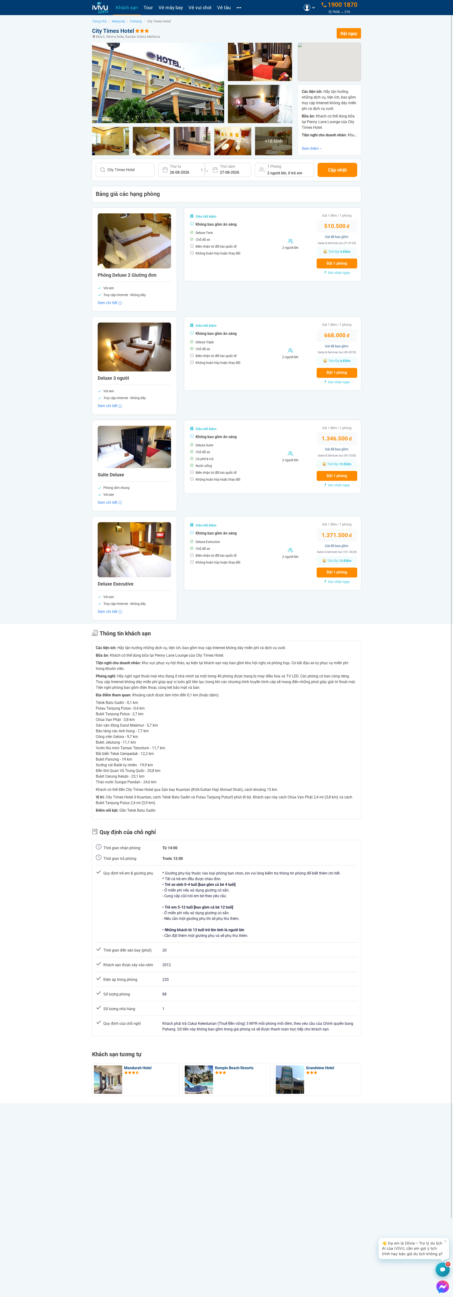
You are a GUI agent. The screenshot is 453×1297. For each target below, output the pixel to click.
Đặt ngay (348, 33)
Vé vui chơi (200, 7)
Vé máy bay (171, 7)
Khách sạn (127, 7)
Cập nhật (337, 170)
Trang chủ (99, 21)
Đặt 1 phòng (337, 263)
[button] (413, 1248)
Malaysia (118, 21)
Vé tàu (224, 7)
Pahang (136, 21)
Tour (148, 7)
